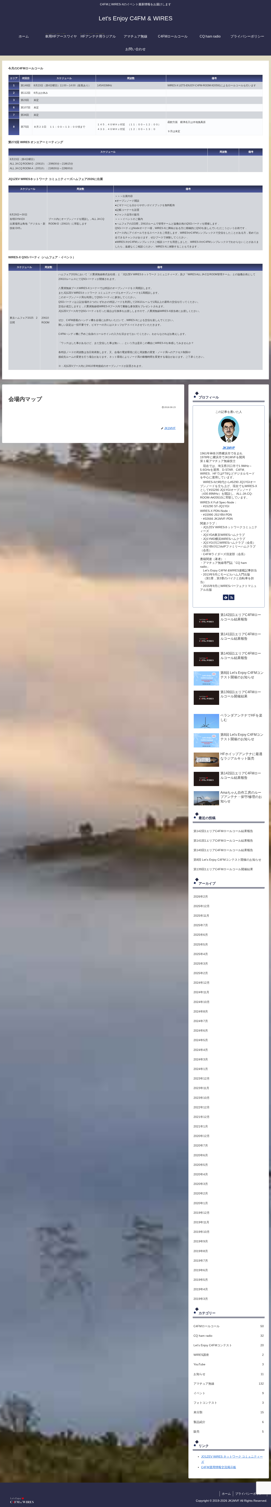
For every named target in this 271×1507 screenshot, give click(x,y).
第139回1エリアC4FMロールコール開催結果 (223, 869)
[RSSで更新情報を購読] (231, 597)
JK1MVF (229, 448)
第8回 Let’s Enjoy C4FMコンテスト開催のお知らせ (227, 859)
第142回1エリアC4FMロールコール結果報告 (223, 831)
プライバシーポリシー (250, 1493)
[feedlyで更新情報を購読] (225, 597)
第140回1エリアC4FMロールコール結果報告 (223, 850)
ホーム (226, 1493)
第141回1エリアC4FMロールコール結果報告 (223, 840)
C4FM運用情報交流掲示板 (218, 1467)
